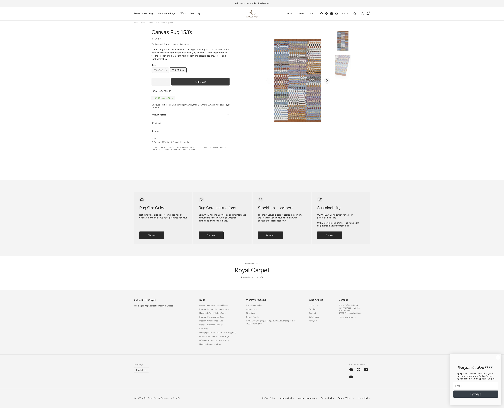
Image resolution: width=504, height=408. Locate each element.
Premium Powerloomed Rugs (211, 317)
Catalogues (314, 317)
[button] (354, 14)
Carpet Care (251, 309)
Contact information (307, 398)
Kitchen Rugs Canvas (182, 105)
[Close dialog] (498, 357)
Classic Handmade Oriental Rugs (213, 305)
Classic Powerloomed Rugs (211, 325)
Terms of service (346, 398)
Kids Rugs (203, 329)
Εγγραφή (475, 394)
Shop (143, 23)
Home (136, 23)
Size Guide (250, 313)
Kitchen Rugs (152, 23)
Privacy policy (327, 398)
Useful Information (254, 305)
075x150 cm (179, 71)
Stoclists (312, 309)
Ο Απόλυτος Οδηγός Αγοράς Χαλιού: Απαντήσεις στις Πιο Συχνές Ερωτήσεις (271, 322)
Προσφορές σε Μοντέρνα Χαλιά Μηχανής (217, 332)
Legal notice (364, 398)
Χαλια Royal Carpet (151, 398)
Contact (312, 313)
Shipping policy (286, 398)
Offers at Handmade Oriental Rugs (214, 336)
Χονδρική (313, 321)
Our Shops (313, 305)
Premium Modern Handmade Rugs (214, 309)
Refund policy (268, 398)
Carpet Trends (252, 317)
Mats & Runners (200, 105)
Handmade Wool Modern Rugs (212, 313)
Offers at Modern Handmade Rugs (214, 340)
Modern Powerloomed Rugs (211, 321)
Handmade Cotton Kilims (210, 344)
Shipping (167, 44)
